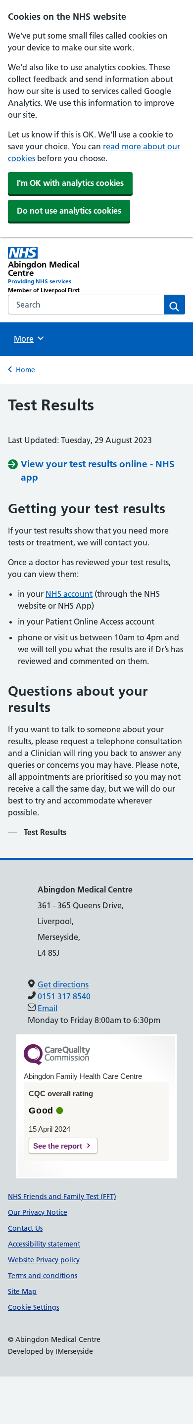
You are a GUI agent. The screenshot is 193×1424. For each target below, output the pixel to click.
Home (25, 369)
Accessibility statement (44, 1244)
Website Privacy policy (44, 1259)
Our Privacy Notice (37, 1212)
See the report (57, 1146)
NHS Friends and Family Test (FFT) (62, 1196)
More (27, 339)
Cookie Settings (33, 1307)
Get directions (63, 984)
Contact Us (25, 1228)
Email (47, 1008)
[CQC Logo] (57, 1063)
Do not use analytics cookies (69, 211)
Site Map (22, 1291)
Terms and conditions (42, 1275)
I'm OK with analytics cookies (70, 183)
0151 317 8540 (64, 996)
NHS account (69, 594)
